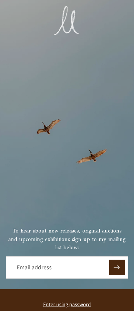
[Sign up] (117, 267)
